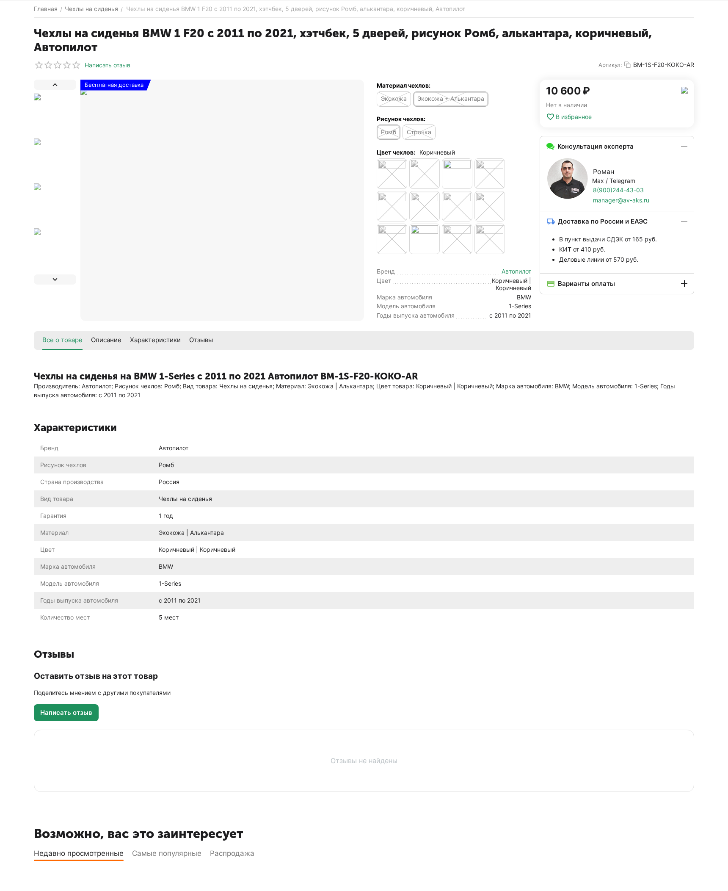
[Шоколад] (489, 239)
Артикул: (610, 64)
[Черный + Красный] (424, 206)
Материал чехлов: (403, 85)
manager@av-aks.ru (621, 200)
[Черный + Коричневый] (392, 206)
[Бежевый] (392, 173)
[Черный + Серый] (457, 206)
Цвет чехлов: (396, 152)
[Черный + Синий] (489, 206)
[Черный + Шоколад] (457, 239)
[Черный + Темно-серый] (424, 239)
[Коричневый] (424, 173)
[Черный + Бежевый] (489, 173)
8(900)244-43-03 (618, 190)
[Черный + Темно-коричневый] (392, 239)
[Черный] (457, 173)
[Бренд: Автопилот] (684, 89)
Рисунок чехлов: (401, 118)
